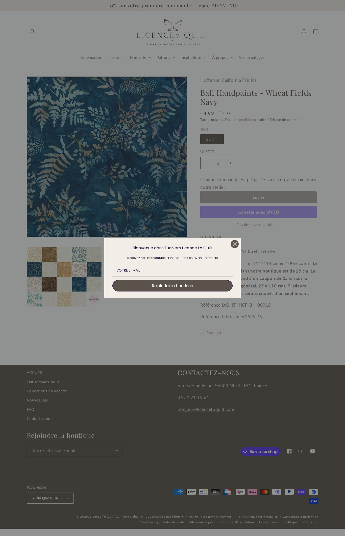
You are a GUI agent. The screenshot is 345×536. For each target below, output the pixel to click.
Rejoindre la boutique (172, 286)
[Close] (235, 244)
